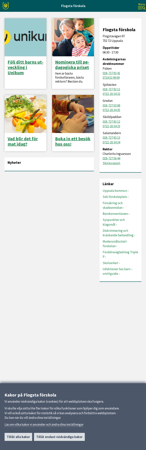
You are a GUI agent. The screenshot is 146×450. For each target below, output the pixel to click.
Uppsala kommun (115, 191)
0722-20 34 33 (111, 126)
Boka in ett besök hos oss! (72, 141)
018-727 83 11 (111, 89)
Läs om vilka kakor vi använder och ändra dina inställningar (44, 424)
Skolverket (110, 263)
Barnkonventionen (115, 214)
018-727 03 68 (111, 105)
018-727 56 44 (111, 158)
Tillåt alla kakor (18, 437)
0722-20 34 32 (111, 94)
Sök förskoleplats (115, 197)
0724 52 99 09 (111, 78)
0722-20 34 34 (111, 142)
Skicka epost (111, 163)
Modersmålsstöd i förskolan (115, 243)
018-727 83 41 (111, 73)
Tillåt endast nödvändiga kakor (59, 437)
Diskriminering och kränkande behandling (118, 233)
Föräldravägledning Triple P (120, 254)
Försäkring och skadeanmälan (113, 205)
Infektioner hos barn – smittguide (118, 271)
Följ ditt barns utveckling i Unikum (25, 67)
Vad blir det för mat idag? (23, 141)
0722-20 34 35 (111, 110)
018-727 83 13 (111, 137)
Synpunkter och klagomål (114, 222)
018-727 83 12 (111, 121)
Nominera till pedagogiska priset (72, 64)
